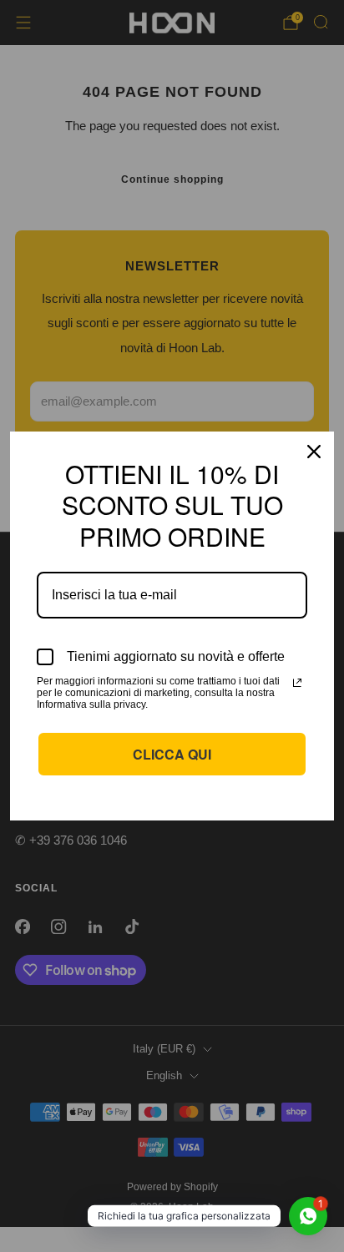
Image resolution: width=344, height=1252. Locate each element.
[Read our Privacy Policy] (297, 683)
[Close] (314, 452)
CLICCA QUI (172, 754)
